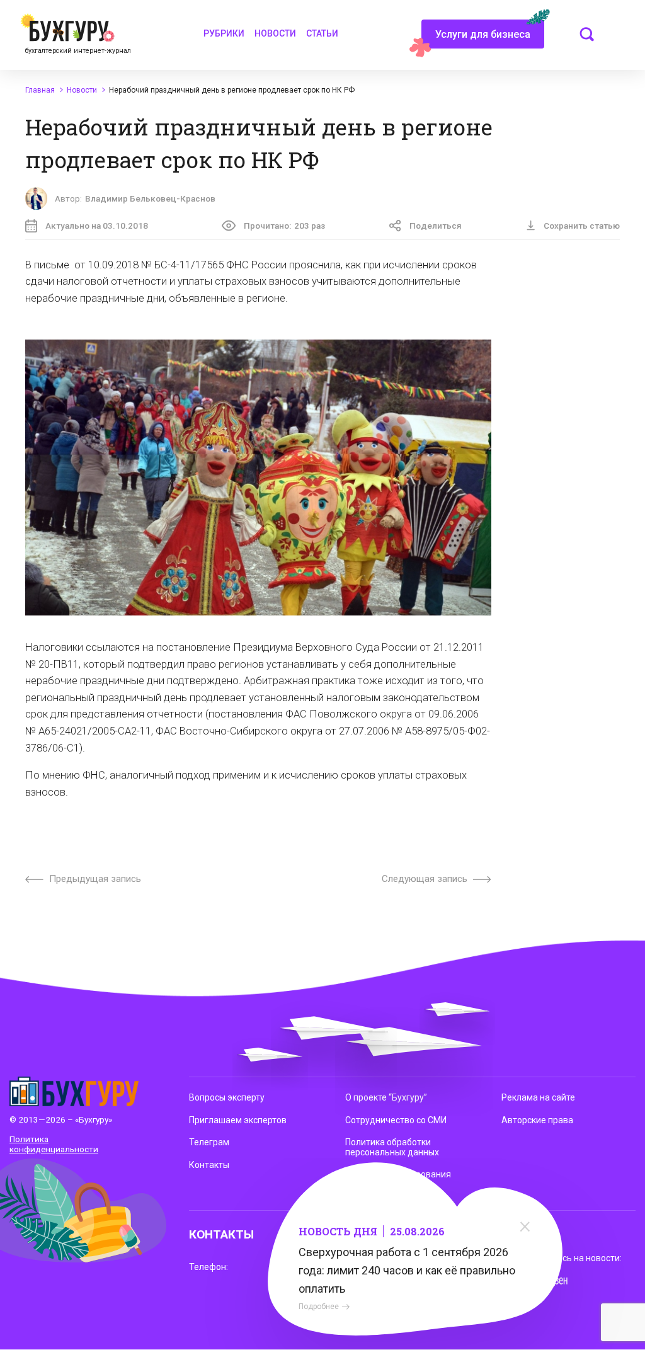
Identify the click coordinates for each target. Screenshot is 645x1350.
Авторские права (537, 1120)
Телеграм (209, 1142)
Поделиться (435, 225)
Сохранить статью (582, 225)
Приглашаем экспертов (238, 1120)
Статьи (322, 33)
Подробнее (319, 1306)
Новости (275, 33)
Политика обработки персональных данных (392, 1147)
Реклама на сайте (538, 1097)
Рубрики (223, 33)
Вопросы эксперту (227, 1097)
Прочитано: (284, 225)
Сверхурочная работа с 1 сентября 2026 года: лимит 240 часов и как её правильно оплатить (407, 1270)
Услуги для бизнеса (482, 34)
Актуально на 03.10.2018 (96, 225)
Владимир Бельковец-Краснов (150, 198)
